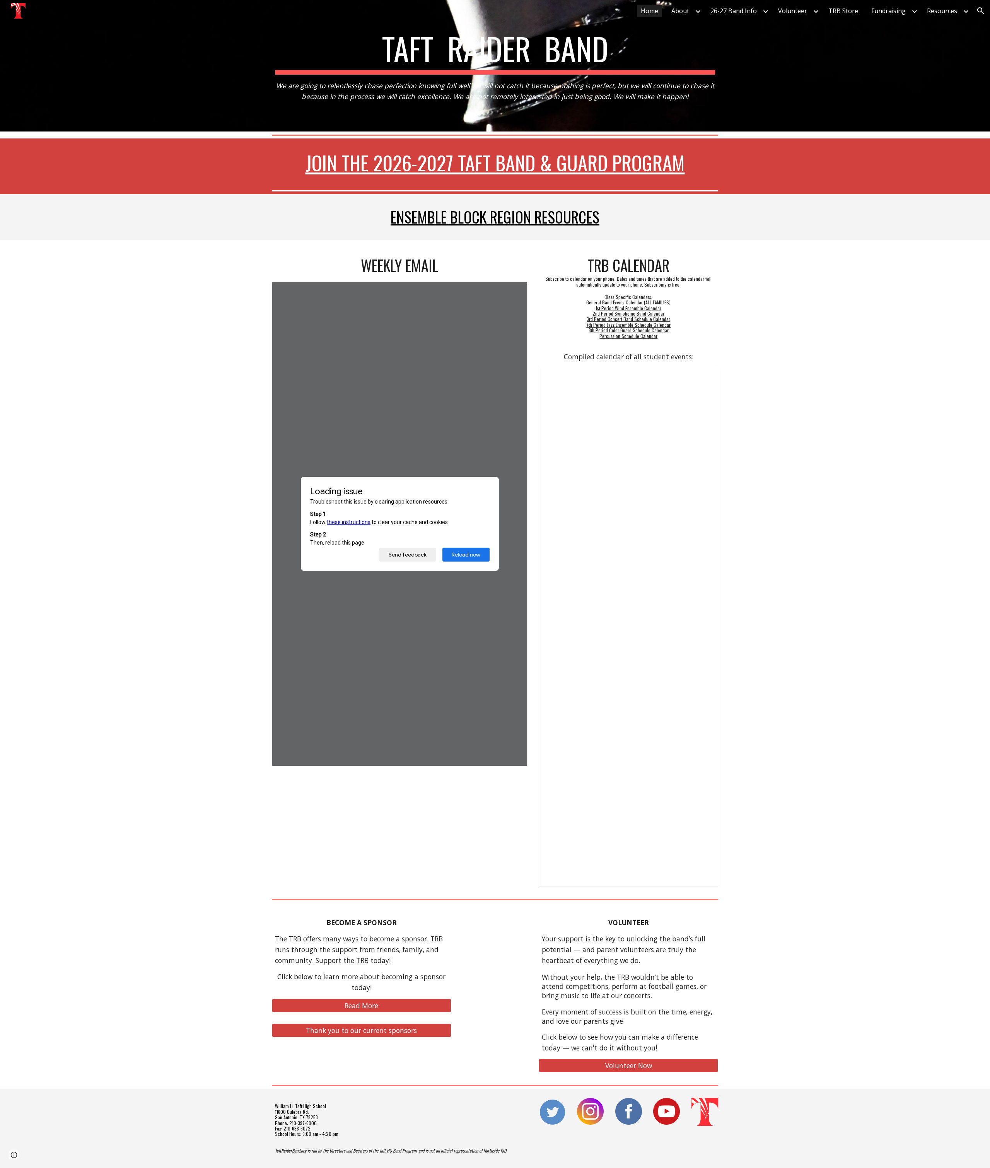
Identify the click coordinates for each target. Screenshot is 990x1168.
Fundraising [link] (888, 11)
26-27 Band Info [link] (733, 11)
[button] (980, 11)
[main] (495, 66)
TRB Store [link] (843, 11)
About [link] (680, 11)
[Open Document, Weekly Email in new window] (513, 292)
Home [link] (649, 11)
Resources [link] (942, 11)
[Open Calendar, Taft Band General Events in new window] (703, 378)
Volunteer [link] (792, 11)
